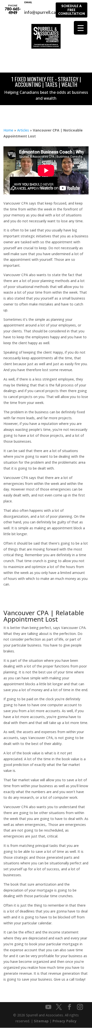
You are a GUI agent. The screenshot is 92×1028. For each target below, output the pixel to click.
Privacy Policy (65, 1021)
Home (8, 130)
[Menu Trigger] (80, 28)
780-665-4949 (13, 9)
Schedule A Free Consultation (71, 10)
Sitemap (41, 1021)
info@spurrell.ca (40, 9)
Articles (23, 130)
